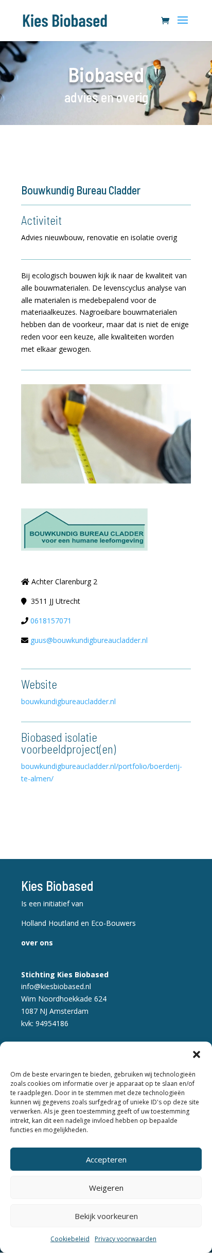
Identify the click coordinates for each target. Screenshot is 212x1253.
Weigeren (106, 1188)
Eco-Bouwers (113, 923)
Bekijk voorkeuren (106, 1216)
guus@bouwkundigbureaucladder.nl (89, 640)
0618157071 (51, 620)
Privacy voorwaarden (125, 1238)
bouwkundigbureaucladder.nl (68, 701)
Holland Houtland (51, 923)
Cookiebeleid (70, 1238)
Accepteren (106, 1159)
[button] (196, 1054)
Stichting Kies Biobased (65, 974)
